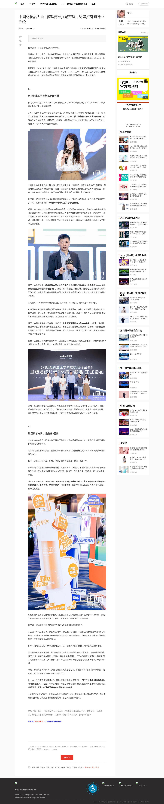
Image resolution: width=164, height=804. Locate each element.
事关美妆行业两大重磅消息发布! (138, 280)
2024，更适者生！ (136, 354)
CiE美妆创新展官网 (27, 797)
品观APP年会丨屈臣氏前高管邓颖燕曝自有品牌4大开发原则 (138, 205)
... (65, 767)
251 (121, 21)
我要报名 (133, 72)
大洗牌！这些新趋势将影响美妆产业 (138, 336)
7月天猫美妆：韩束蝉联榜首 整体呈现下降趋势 (138, 176)
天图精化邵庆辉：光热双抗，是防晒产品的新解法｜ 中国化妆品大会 (138, 242)
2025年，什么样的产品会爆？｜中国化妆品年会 (138, 308)
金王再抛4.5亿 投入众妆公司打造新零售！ (138, 195)
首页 (22, 4)
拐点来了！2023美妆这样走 (138, 373)
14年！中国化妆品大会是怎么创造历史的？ (138, 430)
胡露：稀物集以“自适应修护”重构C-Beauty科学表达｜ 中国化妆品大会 (138, 233)
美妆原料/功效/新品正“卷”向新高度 (137, 298)
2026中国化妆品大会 (48, 4)
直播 (93, 4)
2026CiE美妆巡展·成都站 (130, 57)
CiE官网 (32, 4)
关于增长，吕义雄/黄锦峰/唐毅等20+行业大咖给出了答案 (138, 261)
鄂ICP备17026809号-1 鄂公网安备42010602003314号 (133, 802)
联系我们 (32, 795)
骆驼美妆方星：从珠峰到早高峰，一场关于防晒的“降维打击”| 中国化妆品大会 (138, 223)
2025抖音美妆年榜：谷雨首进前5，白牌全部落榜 (138, 147)
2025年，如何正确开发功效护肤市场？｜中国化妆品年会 (138, 317)
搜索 (131, 4)
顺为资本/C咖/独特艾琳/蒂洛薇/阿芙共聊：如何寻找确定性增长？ (138, 270)
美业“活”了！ (134, 382)
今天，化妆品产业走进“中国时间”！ (138, 421)
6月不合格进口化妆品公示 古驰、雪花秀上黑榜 (138, 166)
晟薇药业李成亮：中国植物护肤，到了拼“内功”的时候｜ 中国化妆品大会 (138, 157)
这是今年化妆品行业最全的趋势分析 (138, 411)
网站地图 (39, 795)
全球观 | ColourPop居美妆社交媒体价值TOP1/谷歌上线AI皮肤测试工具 (138, 458)
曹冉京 (21, 28)
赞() (68, 757)
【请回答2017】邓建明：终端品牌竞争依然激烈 (138, 185)
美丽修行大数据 (40, 797)
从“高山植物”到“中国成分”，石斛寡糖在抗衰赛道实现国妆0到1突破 (138, 138)
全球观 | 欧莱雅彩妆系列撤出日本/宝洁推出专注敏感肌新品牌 (138, 449)
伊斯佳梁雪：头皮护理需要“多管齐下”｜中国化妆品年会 (138, 393)
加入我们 (25, 795)
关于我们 (18, 795)
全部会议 (143, 32)
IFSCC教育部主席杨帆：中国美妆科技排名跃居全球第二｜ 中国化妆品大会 (136, 22)
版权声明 (46, 795)
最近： (129, 21)
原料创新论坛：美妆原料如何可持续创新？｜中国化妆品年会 (138, 345)
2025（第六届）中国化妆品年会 (74, 4)
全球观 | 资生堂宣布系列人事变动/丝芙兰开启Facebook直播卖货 (138, 468)
